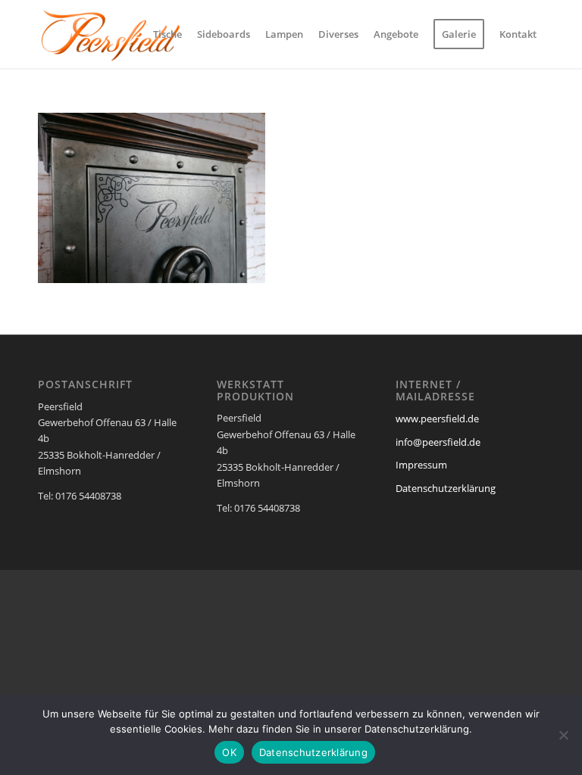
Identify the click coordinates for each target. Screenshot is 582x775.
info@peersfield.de (438, 442)
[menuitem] (167, 34)
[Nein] (563, 734)
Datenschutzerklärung (446, 488)
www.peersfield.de (437, 418)
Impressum (421, 465)
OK (229, 752)
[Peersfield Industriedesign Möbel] (110, 34)
